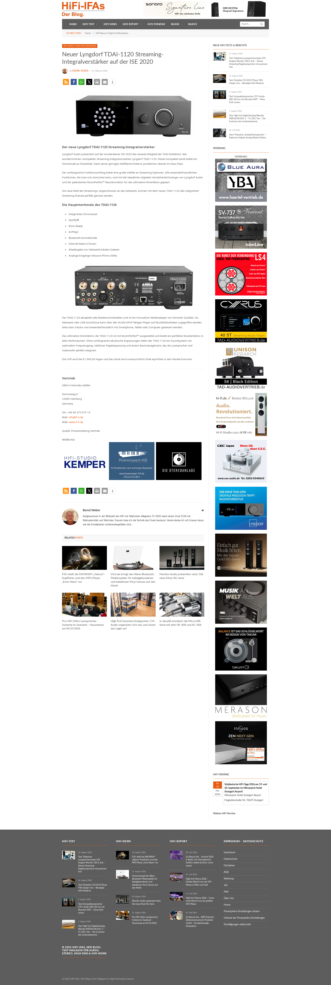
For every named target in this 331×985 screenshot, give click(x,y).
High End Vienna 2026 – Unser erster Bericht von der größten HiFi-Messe (200, 901)
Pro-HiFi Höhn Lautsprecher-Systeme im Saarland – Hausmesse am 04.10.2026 (83, 625)
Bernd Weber (80, 71)
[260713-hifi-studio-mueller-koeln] (241, 435)
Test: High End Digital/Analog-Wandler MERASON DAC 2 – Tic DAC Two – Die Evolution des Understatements (247, 119)
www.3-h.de (76, 422)
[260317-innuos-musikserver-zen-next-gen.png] (241, 763)
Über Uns (229, 898)
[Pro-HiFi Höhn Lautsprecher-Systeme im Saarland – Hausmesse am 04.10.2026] (84, 604)
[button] (66, 82)
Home (73, 24)
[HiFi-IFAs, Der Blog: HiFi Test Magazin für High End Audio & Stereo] (83, 9)
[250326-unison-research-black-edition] (241, 388)
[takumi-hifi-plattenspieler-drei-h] (241, 670)
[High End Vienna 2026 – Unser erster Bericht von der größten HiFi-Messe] (176, 896)
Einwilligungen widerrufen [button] (237, 924)
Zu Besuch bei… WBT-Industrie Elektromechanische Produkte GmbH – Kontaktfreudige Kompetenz (200, 921)
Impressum (229, 852)
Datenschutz (230, 859)
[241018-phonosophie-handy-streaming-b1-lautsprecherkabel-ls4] (241, 295)
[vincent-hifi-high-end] (241, 248)
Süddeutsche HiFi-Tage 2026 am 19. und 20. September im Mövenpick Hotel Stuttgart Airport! (245, 788)
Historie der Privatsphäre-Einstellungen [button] (244, 918)
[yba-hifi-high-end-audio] (241, 201)
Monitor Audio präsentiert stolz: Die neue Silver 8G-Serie (181, 576)
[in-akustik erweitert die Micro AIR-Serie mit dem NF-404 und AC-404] (181, 604)
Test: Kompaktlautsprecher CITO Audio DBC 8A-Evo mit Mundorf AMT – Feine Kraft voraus (247, 99)
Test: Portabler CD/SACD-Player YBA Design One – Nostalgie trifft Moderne (246, 81)
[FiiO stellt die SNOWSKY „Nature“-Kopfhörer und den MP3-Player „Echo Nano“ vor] (84, 558)
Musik (175, 24)
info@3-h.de (76, 417)
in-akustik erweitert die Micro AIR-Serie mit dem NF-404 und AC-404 (180, 623)
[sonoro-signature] (206, 16)
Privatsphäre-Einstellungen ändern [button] (242, 911)
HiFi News (110, 24)
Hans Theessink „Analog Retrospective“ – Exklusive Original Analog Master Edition (247, 136)
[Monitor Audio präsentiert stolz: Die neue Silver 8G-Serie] (181, 558)
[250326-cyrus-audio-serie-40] (241, 341)
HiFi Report (131, 24)
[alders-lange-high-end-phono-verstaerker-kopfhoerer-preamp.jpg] (241, 623)
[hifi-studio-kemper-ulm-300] (85, 479)
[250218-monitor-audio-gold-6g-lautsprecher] (241, 576)
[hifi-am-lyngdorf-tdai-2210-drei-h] (241, 529)
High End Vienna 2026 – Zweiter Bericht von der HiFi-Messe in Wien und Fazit (199, 882)
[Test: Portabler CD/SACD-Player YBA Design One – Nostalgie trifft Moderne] (219, 78)
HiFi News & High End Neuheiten (79, 46)
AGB (226, 872)
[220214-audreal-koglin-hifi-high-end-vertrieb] (241, 482)
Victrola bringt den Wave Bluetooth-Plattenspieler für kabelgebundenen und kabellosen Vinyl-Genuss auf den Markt (133, 580)
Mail (226, 892)
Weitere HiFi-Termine (224, 813)
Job (226, 885)
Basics (192, 24)
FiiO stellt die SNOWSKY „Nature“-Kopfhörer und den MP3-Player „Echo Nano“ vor (83, 578)
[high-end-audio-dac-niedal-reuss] (241, 717)
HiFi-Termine (156, 24)
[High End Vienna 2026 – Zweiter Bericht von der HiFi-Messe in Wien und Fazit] (176, 877)
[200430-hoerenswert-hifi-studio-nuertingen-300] (131, 479)
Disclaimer (229, 865)
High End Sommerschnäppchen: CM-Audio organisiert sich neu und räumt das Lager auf (133, 625)
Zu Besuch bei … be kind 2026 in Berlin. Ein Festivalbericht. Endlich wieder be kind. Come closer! (199, 861)
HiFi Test (88, 24)
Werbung (229, 878)
